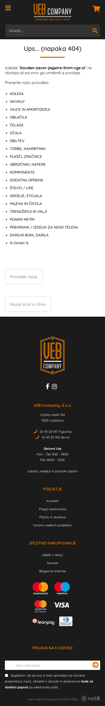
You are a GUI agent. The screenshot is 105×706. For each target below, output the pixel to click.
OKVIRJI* (17, 101)
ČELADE (17, 125)
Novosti (52, 563)
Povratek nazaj (23, 276)
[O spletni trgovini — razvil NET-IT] (91, 699)
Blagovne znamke (52, 571)
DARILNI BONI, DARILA (29, 235)
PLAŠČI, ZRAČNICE (26, 156)
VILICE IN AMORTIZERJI (30, 109)
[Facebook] (49, 387)
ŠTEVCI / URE (21, 188)
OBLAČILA (18, 117)
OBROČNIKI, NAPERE (28, 164)
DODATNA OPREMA (26, 180)
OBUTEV (17, 140)
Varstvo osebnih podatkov (52, 525)
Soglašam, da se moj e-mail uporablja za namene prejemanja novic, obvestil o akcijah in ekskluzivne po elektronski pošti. (49, 681)
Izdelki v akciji (52, 555)
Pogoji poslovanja (52, 509)
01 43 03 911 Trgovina (56, 432)
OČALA (16, 133)
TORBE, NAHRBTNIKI (28, 148)
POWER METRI (22, 219)
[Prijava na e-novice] (95, 665)
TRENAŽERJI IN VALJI (28, 211)
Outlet (19, 243)
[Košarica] (95, 8)
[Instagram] (55, 387)
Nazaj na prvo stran (28, 304)
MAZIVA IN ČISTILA (26, 203)
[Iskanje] (95, 31)
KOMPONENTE (22, 172)
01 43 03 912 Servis (56, 437)
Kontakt (52, 501)
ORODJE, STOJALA (26, 195)
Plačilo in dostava (52, 517)
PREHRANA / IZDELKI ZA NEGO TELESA (44, 227)
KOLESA (17, 93)
